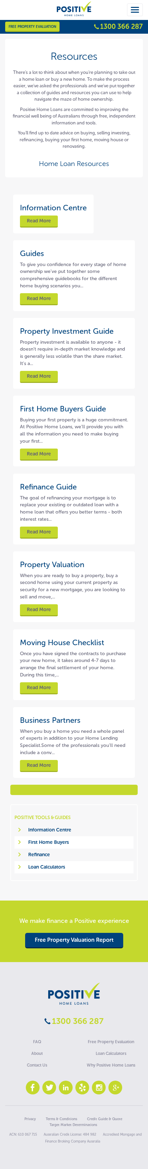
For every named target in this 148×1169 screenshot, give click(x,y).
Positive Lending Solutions (74, 994)
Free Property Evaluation (32, 27)
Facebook (33, 1087)
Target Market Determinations (73, 1125)
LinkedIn (66, 1087)
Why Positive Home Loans (111, 1065)
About (37, 1053)
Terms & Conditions (61, 1119)
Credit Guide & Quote (104, 1119)
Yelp (82, 1087)
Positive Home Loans (74, 14)
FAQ (37, 1041)
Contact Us (37, 1065)
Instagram (99, 1087)
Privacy (30, 1119)
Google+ (115, 1087)
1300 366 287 (121, 26)
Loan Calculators (46, 867)
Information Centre (49, 830)
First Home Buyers (48, 842)
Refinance (39, 855)
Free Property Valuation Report (74, 940)
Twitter (49, 1087)
